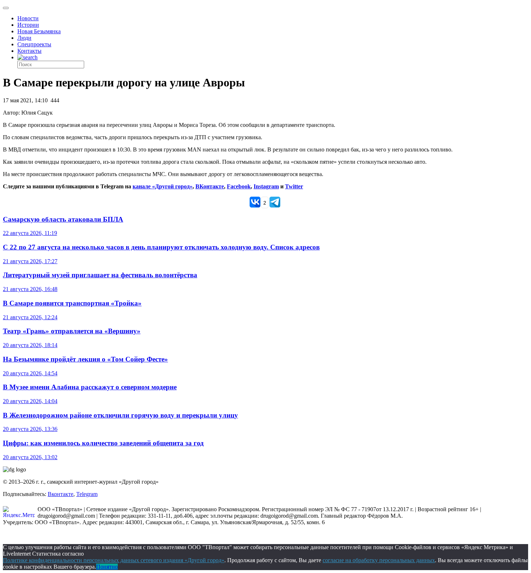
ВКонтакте (209, 186)
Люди (24, 38)
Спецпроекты (34, 44)
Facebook (239, 186)
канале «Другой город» (163, 186)
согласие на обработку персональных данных (379, 560)
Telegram (87, 494)
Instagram (266, 186)
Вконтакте (60, 494)
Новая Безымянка (39, 31)
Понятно (107, 567)
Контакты (29, 51)
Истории (28, 25)
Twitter (294, 186)
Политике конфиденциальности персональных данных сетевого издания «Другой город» (113, 560)
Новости (28, 18)
